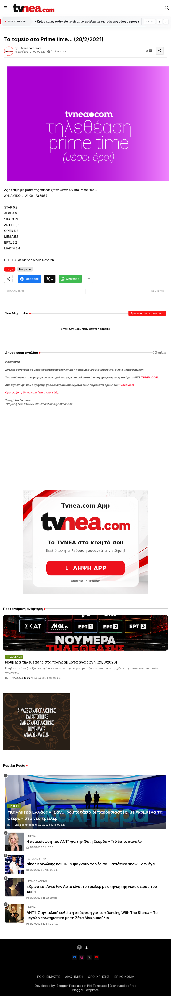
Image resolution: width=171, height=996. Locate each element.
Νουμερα (25, 269)
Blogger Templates (70, 985)
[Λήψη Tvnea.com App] (85, 542)
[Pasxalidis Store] (36, 749)
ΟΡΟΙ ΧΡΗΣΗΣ (98, 977)
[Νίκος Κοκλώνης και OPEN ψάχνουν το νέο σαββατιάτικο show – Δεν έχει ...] (14, 864)
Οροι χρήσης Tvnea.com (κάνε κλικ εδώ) (31, 392)
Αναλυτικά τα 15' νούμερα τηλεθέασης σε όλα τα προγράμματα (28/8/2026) (87, 21)
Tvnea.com (126, 385)
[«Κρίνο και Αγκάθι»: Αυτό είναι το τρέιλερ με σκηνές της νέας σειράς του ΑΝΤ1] (14, 887)
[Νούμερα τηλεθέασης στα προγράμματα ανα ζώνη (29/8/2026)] (85, 633)
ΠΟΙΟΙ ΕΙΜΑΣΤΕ (48, 977)
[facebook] (74, 957)
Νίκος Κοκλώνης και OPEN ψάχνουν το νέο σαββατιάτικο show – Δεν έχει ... (92, 864)
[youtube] (96, 957)
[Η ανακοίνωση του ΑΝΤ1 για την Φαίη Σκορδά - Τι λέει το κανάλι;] (14, 842)
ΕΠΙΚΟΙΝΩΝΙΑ (124, 977)
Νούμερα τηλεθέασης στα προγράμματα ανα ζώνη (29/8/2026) (61, 662)
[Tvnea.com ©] (33, 8)
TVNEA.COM (149, 377)
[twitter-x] (89, 957)
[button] (167, 8)
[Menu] (5, 8)
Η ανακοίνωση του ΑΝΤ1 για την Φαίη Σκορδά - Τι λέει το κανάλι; (84, 841)
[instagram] (81, 957)
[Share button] (89, 279)
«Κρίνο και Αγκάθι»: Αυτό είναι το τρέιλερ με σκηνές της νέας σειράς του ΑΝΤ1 (91, 889)
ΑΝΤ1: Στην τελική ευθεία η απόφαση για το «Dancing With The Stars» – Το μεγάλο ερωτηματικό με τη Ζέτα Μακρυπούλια (92, 915)
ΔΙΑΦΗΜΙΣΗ (74, 977)
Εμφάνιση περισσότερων (147, 313)
